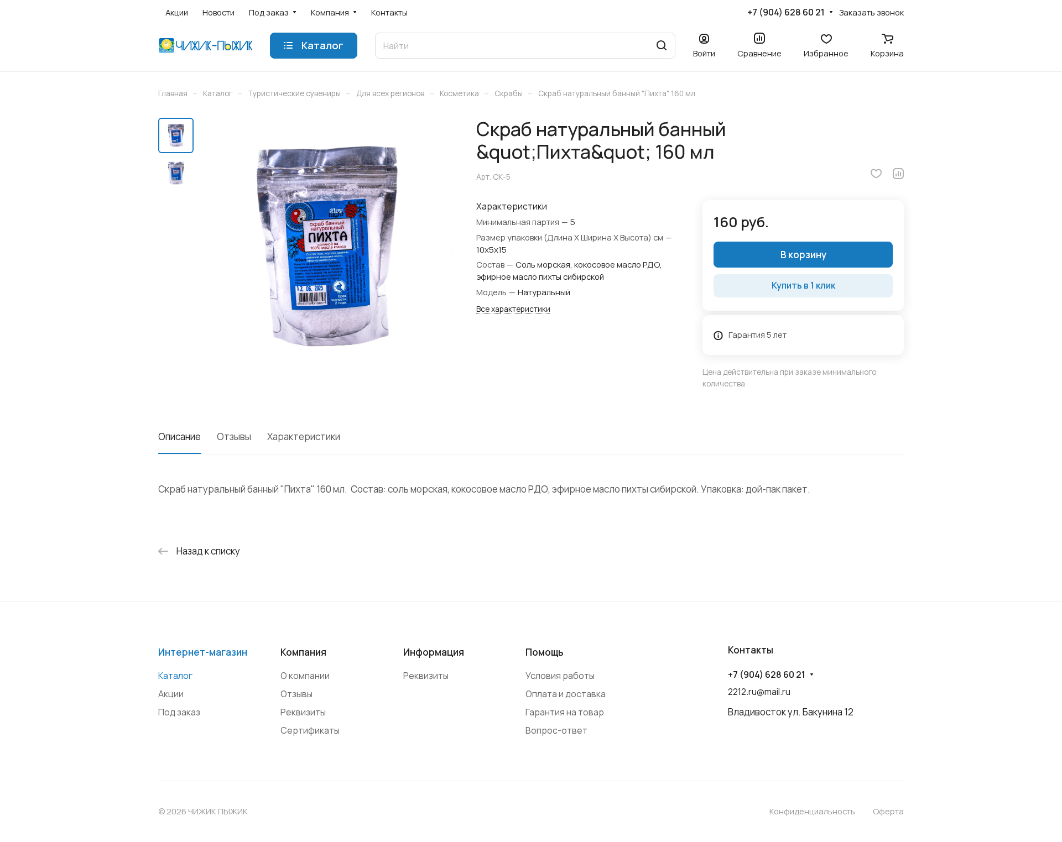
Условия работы (560, 676)
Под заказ (179, 712)
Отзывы (234, 436)
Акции (171, 694)
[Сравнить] (898, 173)
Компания (303, 652)
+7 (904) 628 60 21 (786, 12)
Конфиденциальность (812, 811)
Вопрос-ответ (556, 730)
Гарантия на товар (564, 712)
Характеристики (303, 436)
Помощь (544, 652)
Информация (433, 652)
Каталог (175, 676)
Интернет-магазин (202, 652)
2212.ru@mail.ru (759, 692)
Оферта (888, 811)
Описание (179, 436)
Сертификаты (310, 730)
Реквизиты (303, 712)
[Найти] (661, 46)
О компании (305, 676)
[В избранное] (876, 173)
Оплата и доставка (565, 694)
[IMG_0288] (327, 246)
